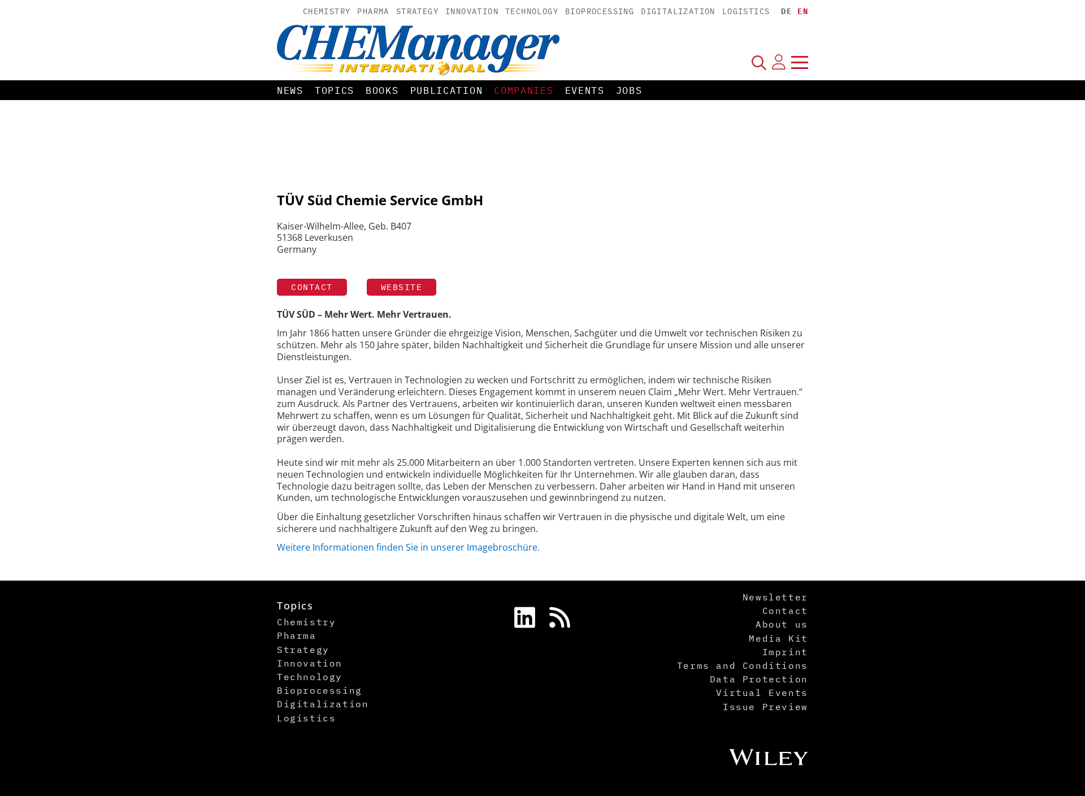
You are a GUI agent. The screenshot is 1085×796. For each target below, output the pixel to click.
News (290, 90)
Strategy (417, 11)
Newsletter (775, 597)
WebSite (402, 287)
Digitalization (678, 11)
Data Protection (759, 679)
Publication (446, 90)
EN (802, 11)
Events (585, 90)
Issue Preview (765, 706)
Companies (523, 90)
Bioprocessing (599, 11)
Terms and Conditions (742, 665)
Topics (334, 90)
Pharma (373, 11)
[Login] (778, 62)
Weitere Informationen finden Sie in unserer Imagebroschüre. (409, 547)
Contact (312, 287)
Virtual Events (762, 692)
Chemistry (327, 11)
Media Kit (778, 638)
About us (782, 624)
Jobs (629, 90)
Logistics (746, 11)
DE (786, 11)
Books (382, 90)
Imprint (785, 651)
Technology (531, 11)
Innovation (471, 11)
